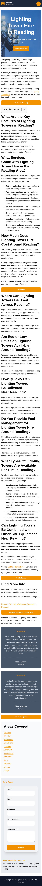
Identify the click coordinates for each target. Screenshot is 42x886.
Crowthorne (31, 604)
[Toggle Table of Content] (22, 109)
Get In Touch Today (21, 103)
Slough (6, 771)
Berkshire (5, 604)
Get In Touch (21, 578)
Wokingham (21, 604)
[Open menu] (38, 4)
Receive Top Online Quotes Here (21, 612)
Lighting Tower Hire (16, 567)
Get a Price (21, 289)
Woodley (12, 604)
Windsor (7, 767)
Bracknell (5, 607)
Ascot (6, 760)
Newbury (7, 764)
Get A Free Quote (21, 717)
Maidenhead (8, 753)
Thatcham (8, 757)
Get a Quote (19, 48)
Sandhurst (8, 750)
